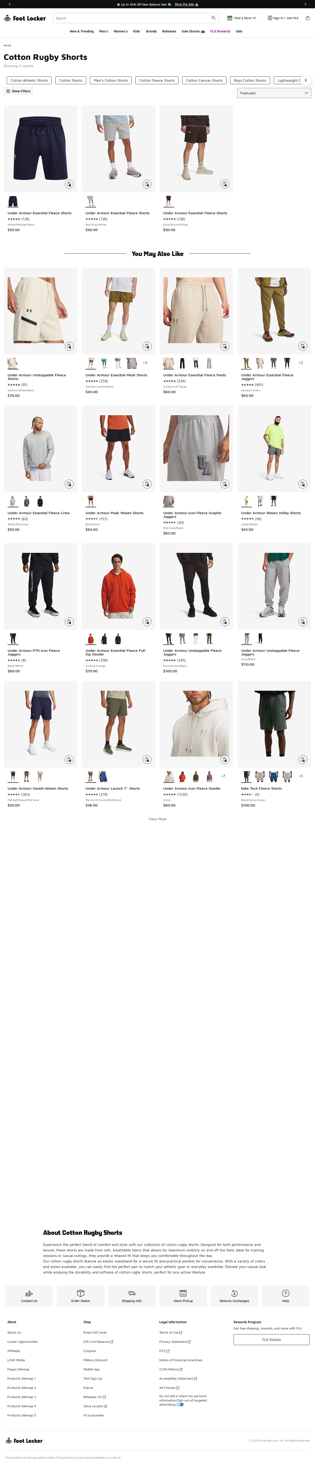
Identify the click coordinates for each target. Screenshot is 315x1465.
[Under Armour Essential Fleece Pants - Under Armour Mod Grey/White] (209, 363)
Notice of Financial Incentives (180, 1360)
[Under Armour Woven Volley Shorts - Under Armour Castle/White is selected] (246, 501)
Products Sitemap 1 (21, 1378)
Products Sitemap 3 (21, 1397)
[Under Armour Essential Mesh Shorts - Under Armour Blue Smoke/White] (118, 363)
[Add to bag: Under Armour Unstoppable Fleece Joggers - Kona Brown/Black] (224, 621)
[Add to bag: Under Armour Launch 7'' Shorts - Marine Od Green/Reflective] (147, 759)
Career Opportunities (22, 1341)
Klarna (88, 1388)
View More (157, 819)
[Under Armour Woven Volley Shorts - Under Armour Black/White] (273, 501)
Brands (151, 31)
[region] (157, 4)
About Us (14, 1332)
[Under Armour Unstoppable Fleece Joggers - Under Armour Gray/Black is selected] (246, 639)
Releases (169, 31)
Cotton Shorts (70, 80)
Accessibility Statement (176, 1378)
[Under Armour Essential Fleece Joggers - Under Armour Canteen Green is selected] (246, 363)
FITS (162, 1351)
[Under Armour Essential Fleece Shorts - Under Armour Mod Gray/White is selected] (91, 201)
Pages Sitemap (18, 1369)
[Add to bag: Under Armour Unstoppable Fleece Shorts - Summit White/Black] (69, 346)
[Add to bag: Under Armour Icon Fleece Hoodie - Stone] (224, 759)
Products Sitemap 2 (21, 1388)
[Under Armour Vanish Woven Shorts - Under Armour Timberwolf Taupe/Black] (40, 777)
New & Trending (82, 31)
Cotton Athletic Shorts (29, 80)
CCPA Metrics (169, 1369)
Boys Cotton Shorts (250, 80)
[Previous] (9, 4)
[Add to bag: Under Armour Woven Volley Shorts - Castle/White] (302, 484)
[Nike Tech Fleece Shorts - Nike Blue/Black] (273, 777)
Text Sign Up (92, 1378)
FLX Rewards (220, 31)
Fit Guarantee (93, 1415)
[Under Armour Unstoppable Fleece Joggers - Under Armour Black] (260, 639)
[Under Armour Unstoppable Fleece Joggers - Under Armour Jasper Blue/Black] (182, 639)
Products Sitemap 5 (21, 1415)
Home (7, 45)
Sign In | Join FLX (286, 18)
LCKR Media (16, 1360)
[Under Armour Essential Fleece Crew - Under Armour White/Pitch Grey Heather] (26, 501)
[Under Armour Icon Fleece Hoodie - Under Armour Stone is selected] (168, 777)
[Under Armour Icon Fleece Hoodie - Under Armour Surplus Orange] (182, 777)
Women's (121, 31)
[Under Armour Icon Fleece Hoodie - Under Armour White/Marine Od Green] (195, 777)
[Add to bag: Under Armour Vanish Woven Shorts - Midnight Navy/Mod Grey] (69, 759)
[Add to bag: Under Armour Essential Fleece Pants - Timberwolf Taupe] (224, 346)
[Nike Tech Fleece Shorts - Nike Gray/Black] (287, 777)
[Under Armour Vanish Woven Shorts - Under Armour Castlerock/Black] (26, 777)
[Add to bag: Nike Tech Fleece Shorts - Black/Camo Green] (302, 759)
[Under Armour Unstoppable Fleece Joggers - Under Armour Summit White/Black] (195, 639)
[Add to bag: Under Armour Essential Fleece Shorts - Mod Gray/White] (147, 184)
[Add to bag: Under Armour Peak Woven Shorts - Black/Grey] (147, 484)
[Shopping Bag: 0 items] (307, 18)
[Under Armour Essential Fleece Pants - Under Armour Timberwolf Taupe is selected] (168, 363)
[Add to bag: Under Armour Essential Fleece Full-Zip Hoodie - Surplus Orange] (147, 621)
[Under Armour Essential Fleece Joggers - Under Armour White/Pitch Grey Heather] (273, 363)
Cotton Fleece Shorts (157, 80)
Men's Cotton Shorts (111, 80)
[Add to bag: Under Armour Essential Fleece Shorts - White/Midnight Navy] (69, 184)
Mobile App (91, 1369)
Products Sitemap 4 (21, 1406)
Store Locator (93, 1406)
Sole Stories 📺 (193, 31)
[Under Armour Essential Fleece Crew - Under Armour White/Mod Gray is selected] (13, 501)
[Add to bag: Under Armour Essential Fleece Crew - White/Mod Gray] (69, 484)
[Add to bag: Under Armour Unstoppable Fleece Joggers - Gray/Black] (302, 621)
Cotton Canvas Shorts (204, 80)
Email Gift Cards (95, 1332)
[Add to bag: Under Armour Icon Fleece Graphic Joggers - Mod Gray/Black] (224, 484)
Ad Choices (167, 1388)
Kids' (137, 31)
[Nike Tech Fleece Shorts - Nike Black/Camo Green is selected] (246, 777)
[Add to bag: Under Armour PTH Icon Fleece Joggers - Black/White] (69, 621)
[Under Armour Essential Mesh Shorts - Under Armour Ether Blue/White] (104, 363)
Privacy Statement (173, 1341)
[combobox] (136, 18)
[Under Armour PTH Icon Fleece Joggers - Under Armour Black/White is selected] (13, 639)
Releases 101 (92, 1397)
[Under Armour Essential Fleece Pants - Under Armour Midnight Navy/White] (195, 363)
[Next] (305, 4)
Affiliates (13, 1351)
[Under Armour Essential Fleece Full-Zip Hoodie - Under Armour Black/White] (118, 639)
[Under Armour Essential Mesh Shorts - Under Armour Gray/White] (131, 363)
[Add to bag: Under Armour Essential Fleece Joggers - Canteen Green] (302, 346)
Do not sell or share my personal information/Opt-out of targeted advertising (183, 1400)
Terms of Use (168, 1332)
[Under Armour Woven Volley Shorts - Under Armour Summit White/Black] (260, 501)
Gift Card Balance (96, 1341)
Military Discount (95, 1360)
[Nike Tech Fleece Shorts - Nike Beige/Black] (260, 777)
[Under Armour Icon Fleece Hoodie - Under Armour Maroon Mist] (209, 777)
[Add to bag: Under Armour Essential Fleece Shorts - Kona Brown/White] (224, 184)
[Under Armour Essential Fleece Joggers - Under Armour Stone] (260, 363)
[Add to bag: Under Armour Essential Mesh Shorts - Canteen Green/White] (147, 346)
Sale (239, 31)
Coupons (89, 1351)
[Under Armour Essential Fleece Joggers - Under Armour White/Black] (287, 363)
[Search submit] (213, 18)
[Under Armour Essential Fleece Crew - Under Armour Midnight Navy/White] (40, 501)
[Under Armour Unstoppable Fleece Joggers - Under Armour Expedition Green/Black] (209, 639)
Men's (103, 31)
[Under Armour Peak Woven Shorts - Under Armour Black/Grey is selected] (91, 501)
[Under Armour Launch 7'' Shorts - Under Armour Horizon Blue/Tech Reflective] (104, 777)
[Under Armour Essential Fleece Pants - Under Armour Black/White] (182, 363)
